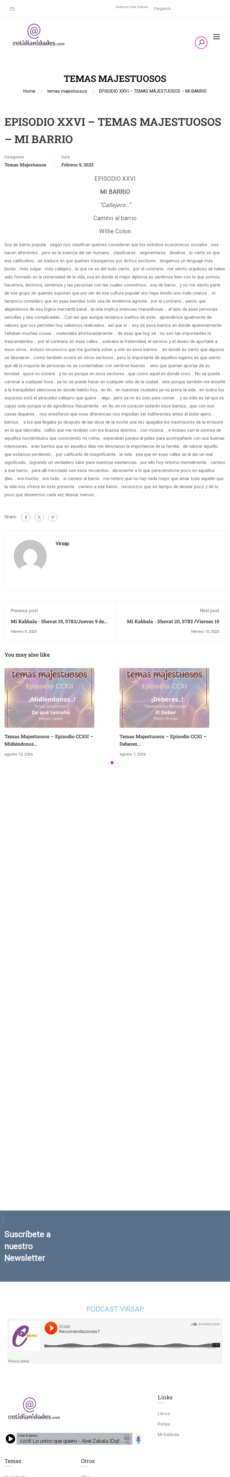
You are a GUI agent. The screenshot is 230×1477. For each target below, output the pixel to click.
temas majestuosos (67, 91)
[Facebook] (25, 517)
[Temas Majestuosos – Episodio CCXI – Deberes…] (164, 697)
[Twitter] (39, 517)
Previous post (24, 610)
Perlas (164, 1424)
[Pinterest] (52, 517)
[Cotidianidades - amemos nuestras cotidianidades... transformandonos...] (39, 36)
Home (29, 91)
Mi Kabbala (168, 1434)
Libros (164, 1413)
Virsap (62, 543)
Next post (209, 610)
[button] (112, 762)
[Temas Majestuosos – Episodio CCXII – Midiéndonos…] (49, 697)
